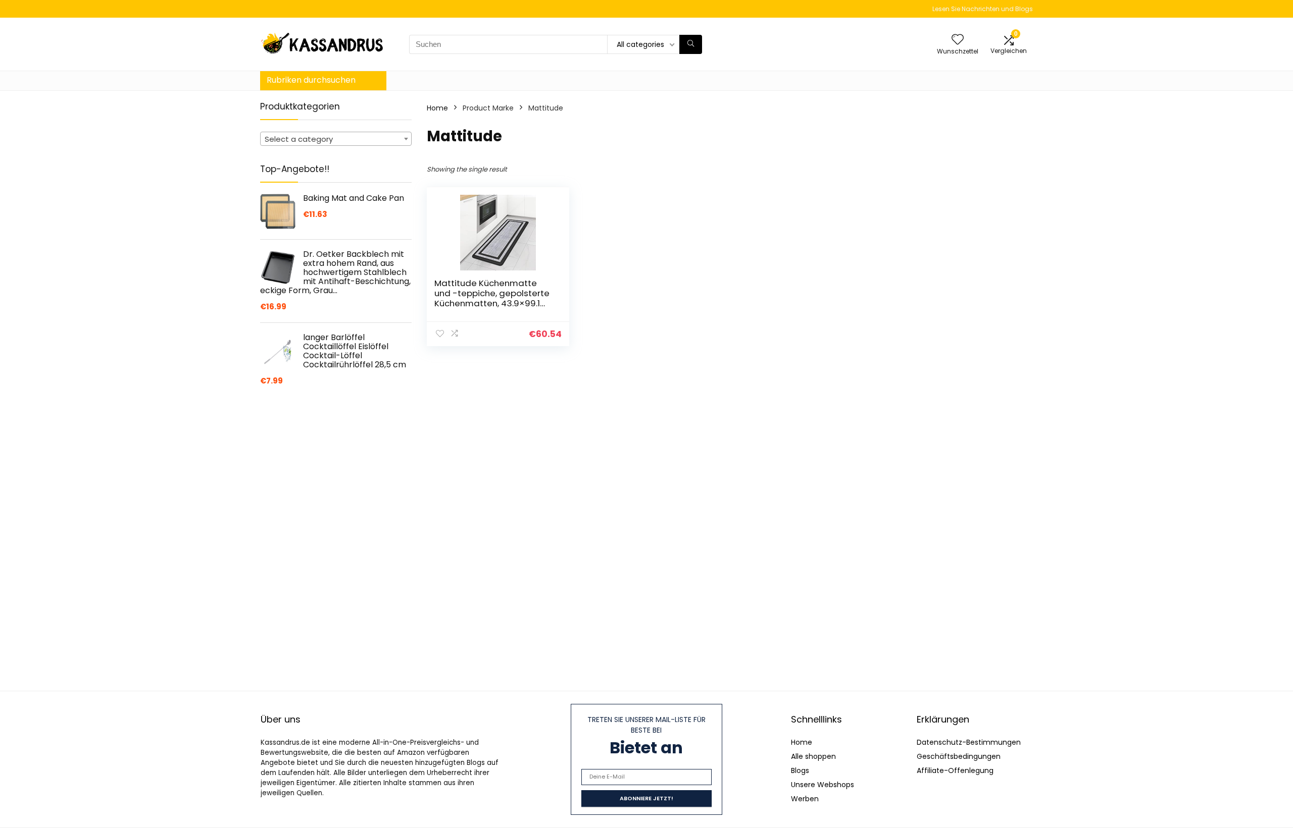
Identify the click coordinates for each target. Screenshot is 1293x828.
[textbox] (336, 139)
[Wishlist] (958, 40)
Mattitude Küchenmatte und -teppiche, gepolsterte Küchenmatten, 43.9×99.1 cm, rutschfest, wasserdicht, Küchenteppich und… (493, 303)
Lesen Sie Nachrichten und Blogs (982, 9)
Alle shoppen (813, 756)
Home (437, 108)
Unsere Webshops (822, 785)
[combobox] (336, 139)
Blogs (800, 770)
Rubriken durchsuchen (311, 80)
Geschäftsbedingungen (959, 756)
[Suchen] (690, 44)
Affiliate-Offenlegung (955, 770)
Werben (805, 799)
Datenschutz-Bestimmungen (969, 742)
